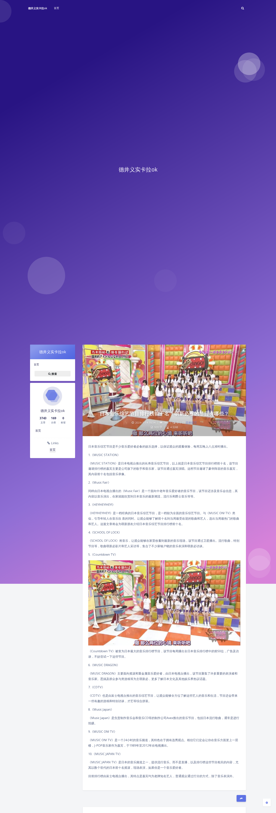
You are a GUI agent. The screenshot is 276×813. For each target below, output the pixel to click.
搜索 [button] (54, 373)
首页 (36, 364)
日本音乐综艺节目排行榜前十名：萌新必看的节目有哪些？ (164, 413)
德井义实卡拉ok (37, 8)
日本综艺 (191, 422)
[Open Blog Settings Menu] (267, 802)
